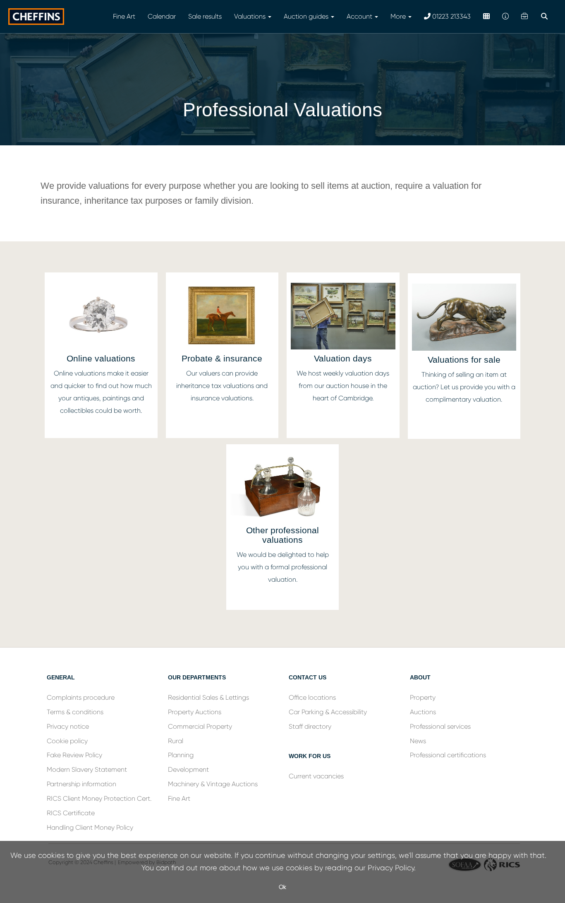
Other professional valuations (282, 534)
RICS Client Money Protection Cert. (99, 798)
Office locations (313, 697)
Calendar (162, 16)
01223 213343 (451, 16)
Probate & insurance (222, 358)
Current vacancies (316, 776)
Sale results (205, 16)
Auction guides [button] (307, 16)
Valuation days (343, 358)
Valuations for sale (464, 359)
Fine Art (124, 16)
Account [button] (360, 16)
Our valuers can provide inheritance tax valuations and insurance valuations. (222, 385)
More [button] (398, 16)
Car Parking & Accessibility (328, 712)
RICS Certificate (71, 813)
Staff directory (310, 726)
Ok (282, 887)
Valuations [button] (250, 16)
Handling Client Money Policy (90, 827)
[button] (545, 16)
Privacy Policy (391, 868)
